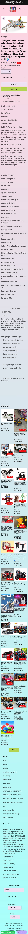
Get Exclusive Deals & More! (10, 772)
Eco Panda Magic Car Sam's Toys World (7, 424)
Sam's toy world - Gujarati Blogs (11, 814)
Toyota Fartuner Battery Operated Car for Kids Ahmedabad (20, 455)
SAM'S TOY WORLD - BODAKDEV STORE (12, 791)
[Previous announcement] (2, 2)
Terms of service (10, 928)
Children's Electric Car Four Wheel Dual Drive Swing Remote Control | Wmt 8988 (7, 688)
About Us (5, 764)
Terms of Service (7, 780)
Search (4, 761)
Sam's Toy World (13, 923)
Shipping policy (19, 928)
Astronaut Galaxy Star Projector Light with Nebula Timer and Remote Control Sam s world (19, 609)
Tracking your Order (8, 817)
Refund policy (6, 783)
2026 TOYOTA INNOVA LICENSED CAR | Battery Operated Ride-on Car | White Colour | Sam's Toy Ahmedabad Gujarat (20, 711)
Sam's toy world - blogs (9, 810)
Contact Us (5, 768)
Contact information (10, 930)
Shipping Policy (7, 787)
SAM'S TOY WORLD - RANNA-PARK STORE (13, 799)
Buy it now (14, 89)
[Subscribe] (22, 890)
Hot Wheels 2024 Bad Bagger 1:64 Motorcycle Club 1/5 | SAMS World (7, 616)
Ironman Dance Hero (4, 507)
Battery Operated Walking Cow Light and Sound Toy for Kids (6, 481)
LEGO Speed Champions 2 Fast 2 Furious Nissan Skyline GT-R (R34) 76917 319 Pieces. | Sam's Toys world (7, 638)
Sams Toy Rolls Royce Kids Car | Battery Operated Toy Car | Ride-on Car (7, 663)
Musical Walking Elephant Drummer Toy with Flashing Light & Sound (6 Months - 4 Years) (20, 531)
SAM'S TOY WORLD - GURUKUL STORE (12, 795)
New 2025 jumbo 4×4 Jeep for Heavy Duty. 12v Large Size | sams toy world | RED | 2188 (20, 663)
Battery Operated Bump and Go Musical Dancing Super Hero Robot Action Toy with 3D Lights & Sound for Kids (7, 556)
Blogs (4, 806)
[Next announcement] (25, 2)
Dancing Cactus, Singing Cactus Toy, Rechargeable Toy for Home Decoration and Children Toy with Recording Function (20, 506)
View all (14, 750)
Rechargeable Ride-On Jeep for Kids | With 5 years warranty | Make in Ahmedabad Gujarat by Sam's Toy (7, 583)
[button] (3, 9)
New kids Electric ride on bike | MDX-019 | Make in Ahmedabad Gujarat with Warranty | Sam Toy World (19, 584)
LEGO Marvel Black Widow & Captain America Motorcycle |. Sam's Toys (6, 459)
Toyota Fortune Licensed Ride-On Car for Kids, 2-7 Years (7, 712)
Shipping (9, 65)
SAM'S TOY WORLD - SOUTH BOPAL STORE (13, 802)
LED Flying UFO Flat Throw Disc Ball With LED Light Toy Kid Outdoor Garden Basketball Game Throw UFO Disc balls (7, 737)
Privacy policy (20, 925)
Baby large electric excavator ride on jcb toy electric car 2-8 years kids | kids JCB (20, 434)
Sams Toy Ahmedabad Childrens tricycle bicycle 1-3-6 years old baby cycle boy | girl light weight (20, 483)
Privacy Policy (6, 776)
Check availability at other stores (11, 101)
